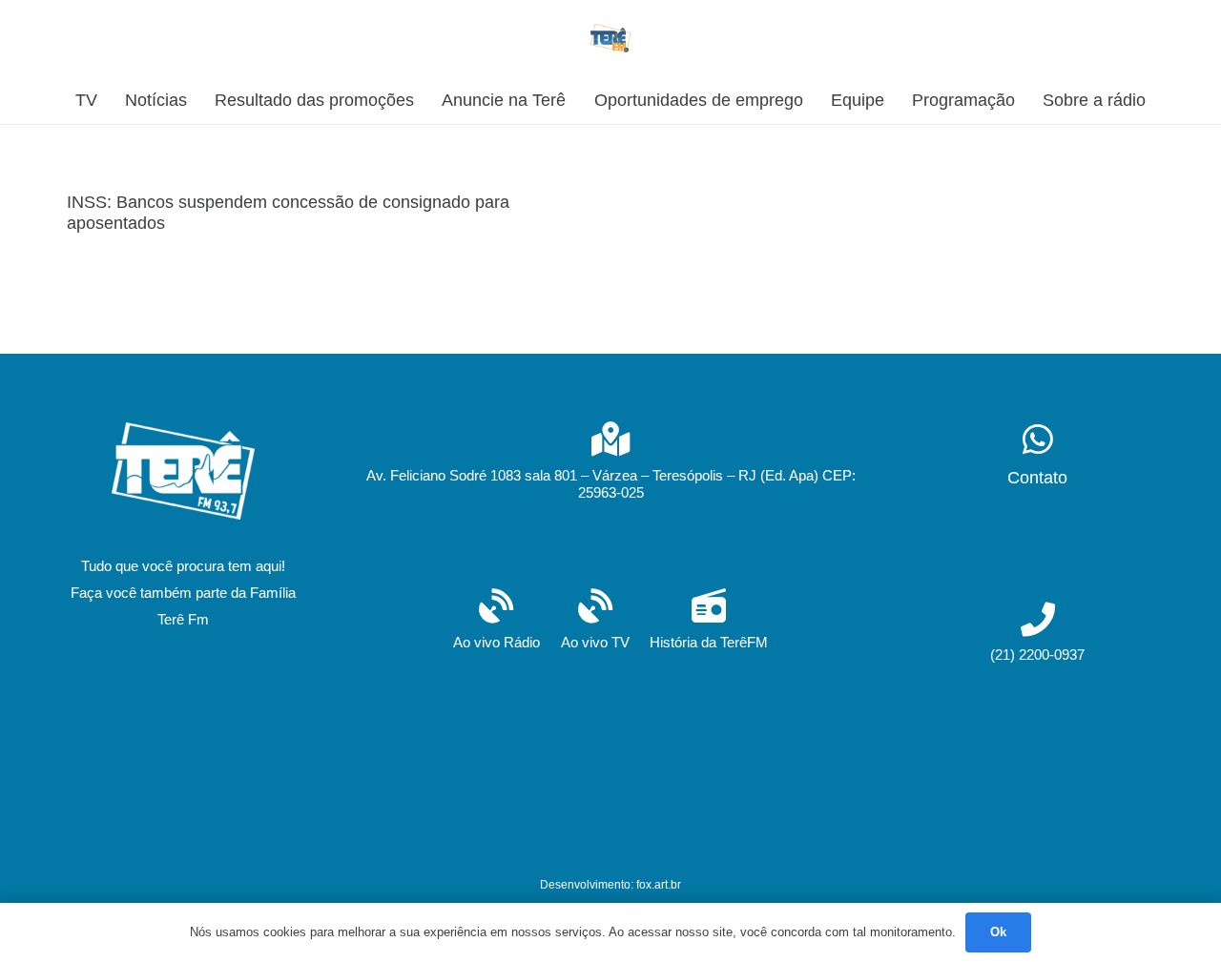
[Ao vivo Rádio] (496, 607)
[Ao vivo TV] (595, 607)
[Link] (610, 38)
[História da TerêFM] (709, 607)
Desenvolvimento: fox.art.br (610, 884)
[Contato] (1037, 441)
